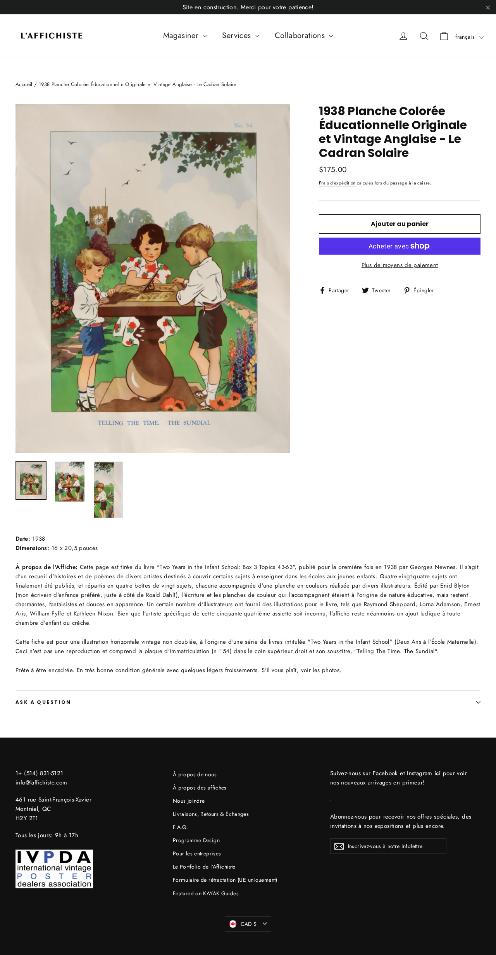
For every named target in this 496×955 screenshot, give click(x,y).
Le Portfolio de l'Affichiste (204, 867)
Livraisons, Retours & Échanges (211, 814)
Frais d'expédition (337, 183)
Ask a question (43, 702)
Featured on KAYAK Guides (206, 893)
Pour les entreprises (197, 853)
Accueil (24, 84)
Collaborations (301, 35)
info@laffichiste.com (41, 782)
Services (237, 35)
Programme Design (196, 840)
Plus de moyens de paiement (400, 265)
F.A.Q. (180, 827)
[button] (469, 36)
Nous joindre (189, 801)
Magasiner (182, 35)
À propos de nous (195, 774)
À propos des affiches (200, 787)
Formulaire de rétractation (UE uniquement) (225, 880)
